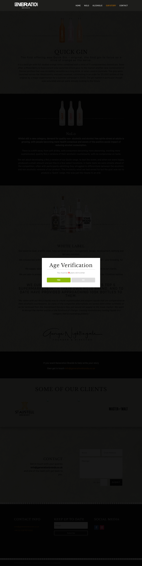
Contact (123, 6)
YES (58, 280)
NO (83, 280)
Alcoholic (97, 6)
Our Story (111, 6)
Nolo (86, 6)
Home (78, 6)
